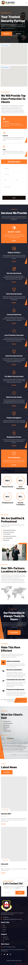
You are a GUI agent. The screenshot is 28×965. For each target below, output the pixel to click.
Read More (18, 33)
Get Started (6, 33)
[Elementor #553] (14, 793)
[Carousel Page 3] (15, 754)
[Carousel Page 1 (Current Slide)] (12, 754)
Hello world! (4, 864)
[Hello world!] (14, 844)
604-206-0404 (15, 632)
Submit (19, 892)
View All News (7, 772)
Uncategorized (5, 809)
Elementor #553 (6, 813)
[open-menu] (26, 3)
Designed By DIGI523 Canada (21, 963)
